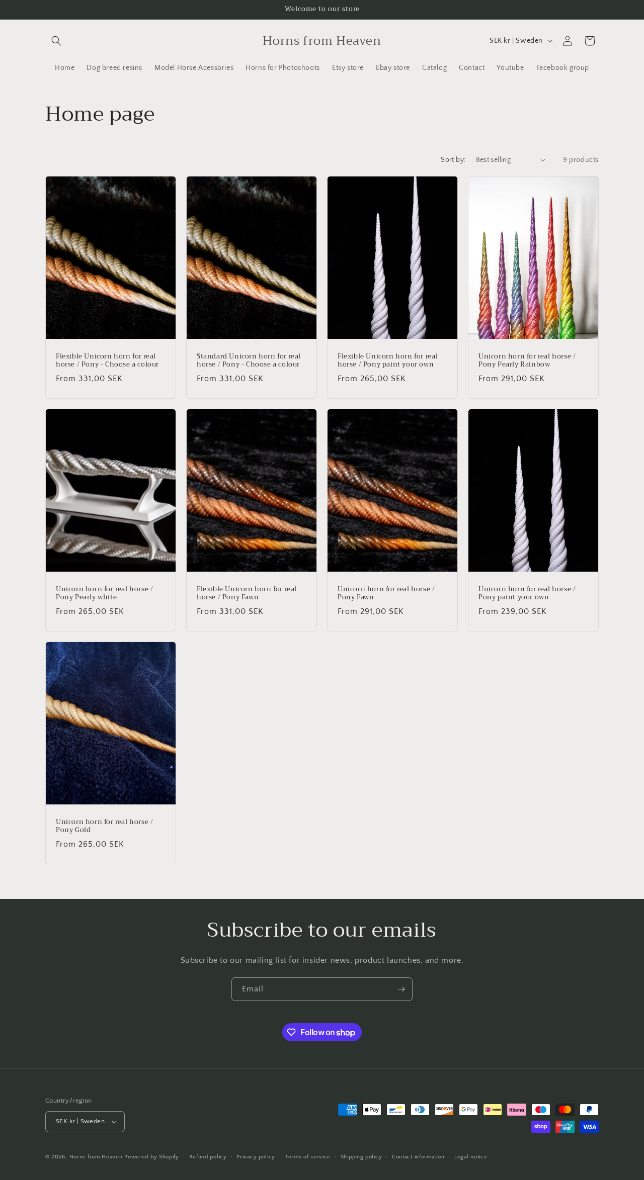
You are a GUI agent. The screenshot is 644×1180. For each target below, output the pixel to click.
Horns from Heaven (96, 1157)
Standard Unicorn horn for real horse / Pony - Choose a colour (249, 360)
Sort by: (453, 160)
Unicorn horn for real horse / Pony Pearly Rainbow (527, 360)
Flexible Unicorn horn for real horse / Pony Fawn (247, 593)
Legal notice (470, 1157)
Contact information (418, 1157)
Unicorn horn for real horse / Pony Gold (104, 826)
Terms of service (308, 1157)
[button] (56, 41)
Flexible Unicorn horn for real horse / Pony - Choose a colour (107, 360)
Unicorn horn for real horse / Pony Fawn (386, 593)
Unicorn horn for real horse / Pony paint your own (527, 593)
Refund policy (208, 1157)
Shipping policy (361, 1157)
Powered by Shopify (151, 1157)
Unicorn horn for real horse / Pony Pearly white (104, 593)
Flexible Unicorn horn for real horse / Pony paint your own (388, 360)
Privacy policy (255, 1157)
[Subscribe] (401, 989)
